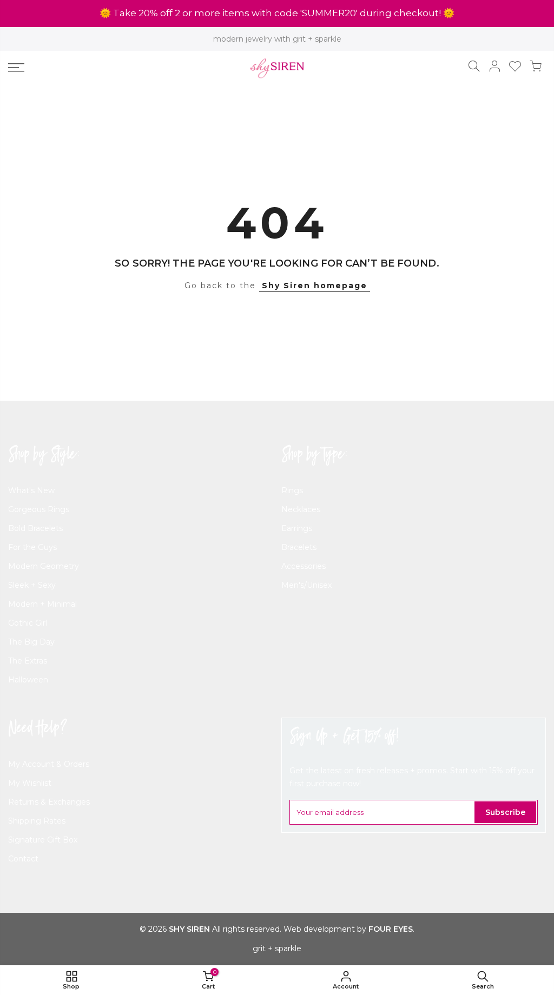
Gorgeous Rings (38, 509)
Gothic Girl (27, 623)
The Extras (27, 661)
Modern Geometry (43, 566)
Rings (292, 490)
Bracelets (298, 547)
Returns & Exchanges (49, 802)
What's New (31, 490)
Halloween (28, 680)
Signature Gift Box (42, 840)
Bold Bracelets (35, 528)
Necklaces (300, 509)
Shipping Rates (36, 821)
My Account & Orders (48, 764)
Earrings (296, 528)
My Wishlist (29, 783)
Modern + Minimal (42, 604)
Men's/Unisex (306, 585)
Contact (23, 859)
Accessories (303, 566)
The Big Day (31, 642)
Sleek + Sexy (32, 585)
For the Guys (32, 547)
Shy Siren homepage (314, 285)
